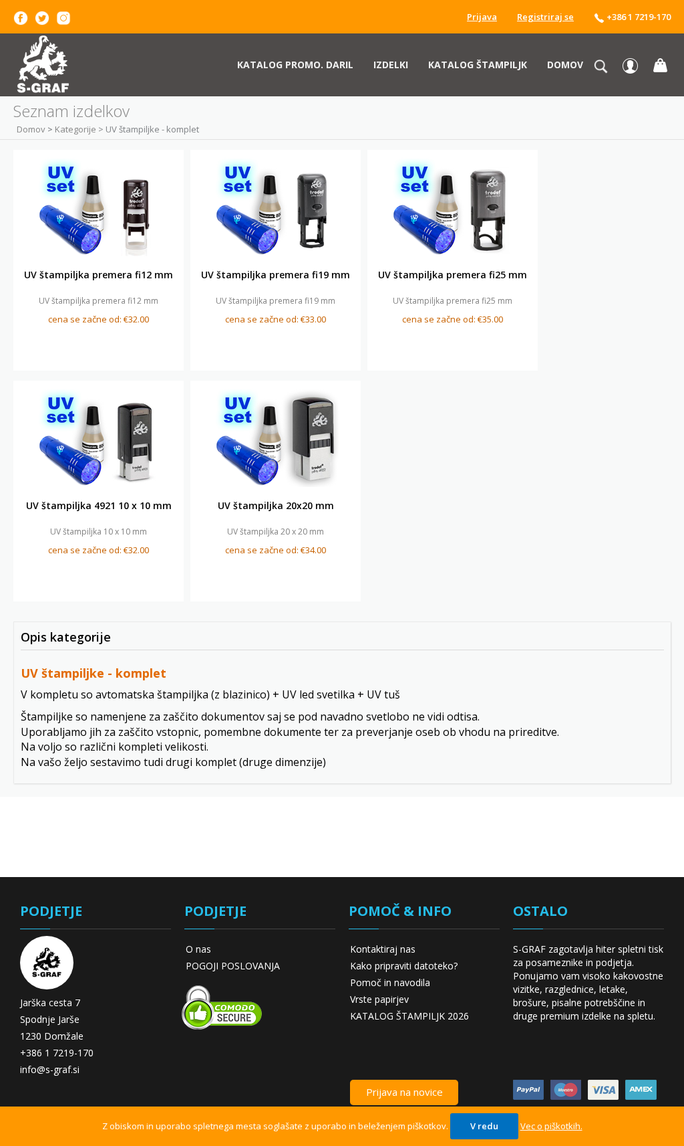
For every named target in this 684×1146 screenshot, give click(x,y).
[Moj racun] (630, 65)
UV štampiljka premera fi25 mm (452, 274)
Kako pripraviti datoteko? (404, 965)
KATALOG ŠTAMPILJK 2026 (409, 1016)
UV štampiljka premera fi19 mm (275, 274)
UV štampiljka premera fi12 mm (98, 274)
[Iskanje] (604, 66)
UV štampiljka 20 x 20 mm (275, 531)
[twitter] (42, 17)
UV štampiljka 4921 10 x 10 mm (99, 505)
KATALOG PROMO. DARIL (295, 64)
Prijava (482, 17)
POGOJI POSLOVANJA (233, 965)
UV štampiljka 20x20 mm (276, 505)
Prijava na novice (404, 1092)
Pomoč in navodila (390, 982)
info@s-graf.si (49, 1069)
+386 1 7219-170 (638, 17)
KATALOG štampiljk (477, 64)
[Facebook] (20, 17)
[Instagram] (63, 17)
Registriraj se (545, 17)
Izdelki (390, 64)
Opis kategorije (66, 637)
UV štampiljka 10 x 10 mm (98, 531)
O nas (198, 949)
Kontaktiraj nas (382, 949)
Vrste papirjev (379, 999)
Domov (565, 64)
